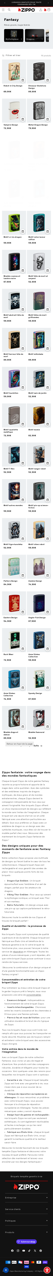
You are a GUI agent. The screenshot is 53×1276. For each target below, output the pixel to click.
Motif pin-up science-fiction (38, 507)
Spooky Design (35, 693)
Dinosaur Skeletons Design (37, 87)
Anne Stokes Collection (34, 656)
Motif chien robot (36, 544)
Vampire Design (11, 125)
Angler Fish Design (37, 618)
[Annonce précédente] (5, 3)
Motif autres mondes (13, 505)
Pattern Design (10, 581)
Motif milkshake (35, 354)
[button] (3, 10)
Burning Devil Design (13, 164)
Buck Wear (8, 654)
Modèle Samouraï (36, 732)
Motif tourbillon (11, 393)
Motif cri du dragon (12, 237)
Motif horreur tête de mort (13, 355)
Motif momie (34, 430)
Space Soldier (34, 203)
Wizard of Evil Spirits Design (38, 165)
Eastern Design (10, 618)
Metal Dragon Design (38, 125)
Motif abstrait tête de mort (14, 316)
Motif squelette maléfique (11, 431)
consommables (33, 995)
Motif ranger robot (37, 469)
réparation (18, 952)
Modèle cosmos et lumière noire (12, 277)
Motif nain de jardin (37, 393)
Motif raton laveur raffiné (36, 238)
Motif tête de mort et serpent (38, 277)
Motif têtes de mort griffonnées (37, 316)
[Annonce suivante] (48, 3)
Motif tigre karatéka (13, 544)
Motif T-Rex (9, 469)
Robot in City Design (13, 86)
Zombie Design (35, 581)
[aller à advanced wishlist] (45, 9)
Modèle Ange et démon (11, 734)
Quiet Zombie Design (13, 203)
